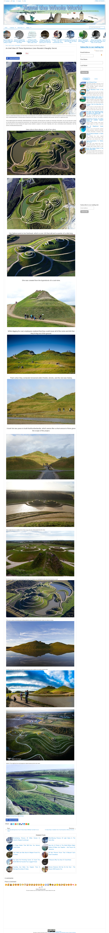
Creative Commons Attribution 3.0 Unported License (58, 932)
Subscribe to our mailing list (89, 205)
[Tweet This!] (13, 824)
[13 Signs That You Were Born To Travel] (83, 107)
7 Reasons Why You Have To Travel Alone (48, 40)
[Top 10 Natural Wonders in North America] (83, 136)
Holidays (28, 27)
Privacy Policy (58, 931)
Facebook (7, 1)
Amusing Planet (13, 816)
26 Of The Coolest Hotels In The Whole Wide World (94, 149)
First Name (83, 59)
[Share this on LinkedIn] (24, 824)
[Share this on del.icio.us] (22, 824)
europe (12, 45)
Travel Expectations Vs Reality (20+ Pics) (94, 141)
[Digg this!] (20, 824)
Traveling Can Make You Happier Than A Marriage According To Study (61, 41)
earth (10, 45)
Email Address (91, 53)
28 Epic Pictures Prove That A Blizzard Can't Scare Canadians (10, 41)
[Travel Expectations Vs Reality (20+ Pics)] (83, 143)
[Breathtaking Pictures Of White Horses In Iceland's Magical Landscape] (83, 121)
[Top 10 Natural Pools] (83, 85)
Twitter (13, 1)
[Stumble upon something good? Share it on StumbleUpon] (18, 824)
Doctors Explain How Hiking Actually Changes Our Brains (74, 41)
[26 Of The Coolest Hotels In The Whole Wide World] (83, 151)
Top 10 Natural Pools (91, 82)
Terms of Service (72, 932)
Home (6, 27)
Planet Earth (20, 27)
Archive (96, 78)
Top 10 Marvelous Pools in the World (94, 90)
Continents (12, 27)
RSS (25, 1)
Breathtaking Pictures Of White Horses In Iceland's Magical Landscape (22, 41)
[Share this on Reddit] (26, 824)
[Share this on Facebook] (11, 824)
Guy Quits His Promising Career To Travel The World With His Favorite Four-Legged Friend (35, 41)
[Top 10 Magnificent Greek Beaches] (83, 129)
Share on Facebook (14, 58)
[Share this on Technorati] (28, 824)
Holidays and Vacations (100, 0)
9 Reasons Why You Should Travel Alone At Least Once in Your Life (99, 41)
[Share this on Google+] (15, 824)
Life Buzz (22, 816)
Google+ (19, 1)
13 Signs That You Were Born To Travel (94, 105)
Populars (86, 78)
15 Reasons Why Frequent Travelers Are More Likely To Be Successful (86, 41)
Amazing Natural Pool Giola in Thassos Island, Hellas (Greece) (94, 97)
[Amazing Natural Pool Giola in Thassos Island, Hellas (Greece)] (83, 99)
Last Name (83, 65)
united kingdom (17, 45)
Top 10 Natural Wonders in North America (94, 134)
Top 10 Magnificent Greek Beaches (94, 127)
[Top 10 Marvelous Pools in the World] (83, 92)
